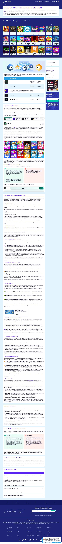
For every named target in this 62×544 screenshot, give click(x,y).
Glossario (8, 535)
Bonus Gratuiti (29, 527)
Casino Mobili (38, 535)
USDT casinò (48, 531)
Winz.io (18, 536)
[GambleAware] (36, 540)
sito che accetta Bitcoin (20, 198)
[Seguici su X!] (10, 512)
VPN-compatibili (39, 531)
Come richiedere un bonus (30, 535)
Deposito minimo (39, 528)
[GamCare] (25, 540)
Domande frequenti (9, 536)
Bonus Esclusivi (29, 534)
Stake (17, 535)
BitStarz (18, 531)
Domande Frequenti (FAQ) (49, 77)
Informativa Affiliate (9, 528)
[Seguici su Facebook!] (5, 512)
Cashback (28, 531)
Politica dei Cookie (9, 531)
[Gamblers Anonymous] (41, 540)
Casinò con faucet (39, 532)
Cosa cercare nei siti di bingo (50, 71)
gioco (4, 11)
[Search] (58, 1)
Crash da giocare (49, 532)
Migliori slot (48, 534)
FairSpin (18, 534)
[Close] (60, 538)
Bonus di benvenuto (29, 532)
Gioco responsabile (9, 527)
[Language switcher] (57, 1)
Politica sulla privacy (9, 532)
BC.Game (15, 127)
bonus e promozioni (16, 285)
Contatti (8, 534)
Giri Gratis (28, 528)
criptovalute (7, 227)
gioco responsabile (30, 380)
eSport (47, 528)
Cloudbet (18, 528)
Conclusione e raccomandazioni (50, 75)
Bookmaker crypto (49, 527)
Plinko (47, 535)
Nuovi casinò (38, 536)
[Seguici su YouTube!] (13, 512)
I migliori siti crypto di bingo (50, 70)
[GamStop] (30, 540)
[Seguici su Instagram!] (7, 512)
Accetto (56, 542)
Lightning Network (39, 527)
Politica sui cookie (47, 542)
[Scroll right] (43, 119)
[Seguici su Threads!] (15, 512)
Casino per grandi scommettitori (41, 534)
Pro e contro (48, 74)
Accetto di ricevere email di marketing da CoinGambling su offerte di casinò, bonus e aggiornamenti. (53, 104)
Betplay (18, 532)
